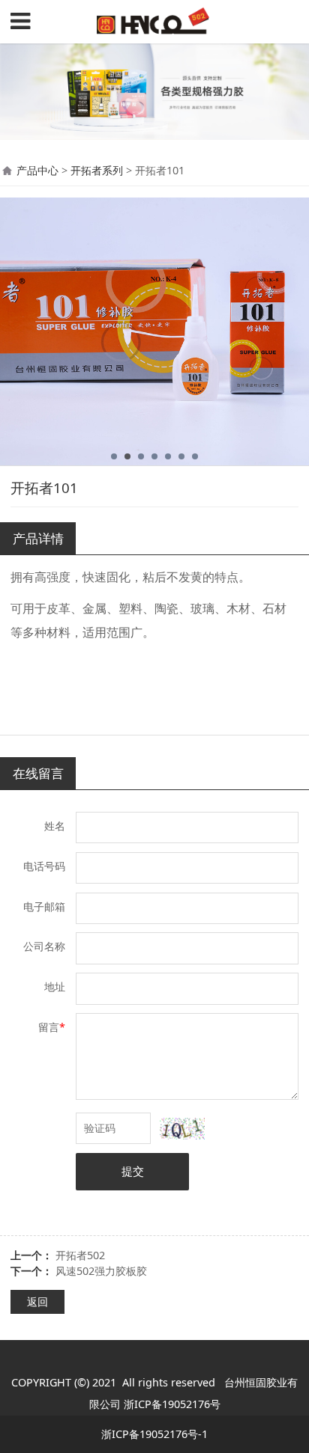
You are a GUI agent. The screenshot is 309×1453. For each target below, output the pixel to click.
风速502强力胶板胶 (101, 1271)
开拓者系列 (96, 170)
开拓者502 (80, 1255)
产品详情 (38, 538)
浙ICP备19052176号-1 (154, 1434)
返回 (37, 1301)
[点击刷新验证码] (182, 1129)
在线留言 (38, 773)
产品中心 (37, 170)
